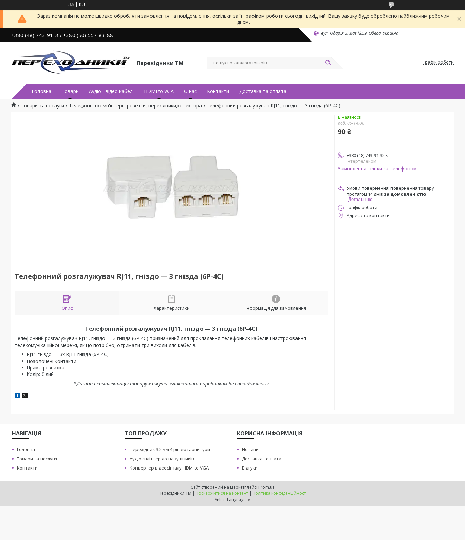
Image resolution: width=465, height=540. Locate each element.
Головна (41, 91)
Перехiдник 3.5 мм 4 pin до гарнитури (170, 449)
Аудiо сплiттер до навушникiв (162, 459)
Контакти (218, 91)
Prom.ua (266, 487)
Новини (250, 449)
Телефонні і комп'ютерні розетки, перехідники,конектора (135, 105)
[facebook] (17, 396)
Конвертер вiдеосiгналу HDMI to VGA (169, 468)
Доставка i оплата (262, 459)
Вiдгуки (250, 468)
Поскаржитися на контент (222, 493)
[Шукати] (328, 63)
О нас (190, 91)
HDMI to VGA (159, 91)
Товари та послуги (42, 105)
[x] (25, 396)
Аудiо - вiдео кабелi (111, 91)
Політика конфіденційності (280, 493)
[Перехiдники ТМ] (70, 62)
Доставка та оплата (262, 91)
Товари (70, 91)
